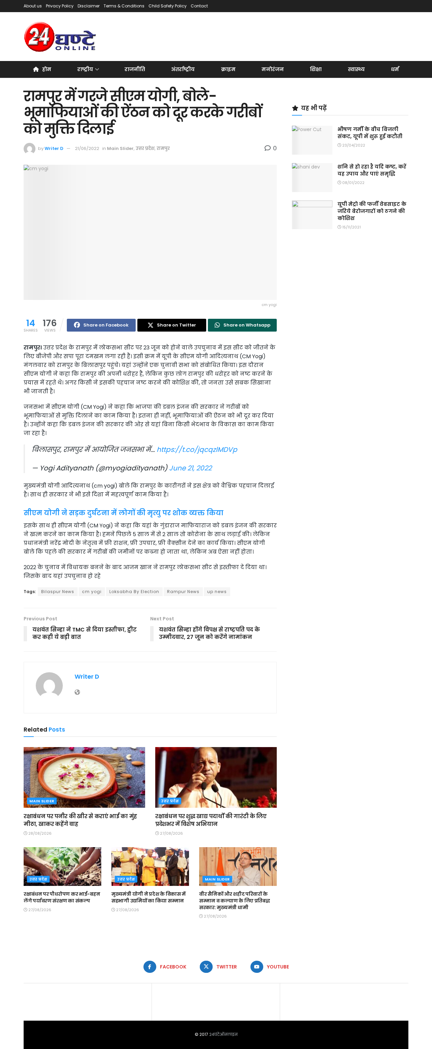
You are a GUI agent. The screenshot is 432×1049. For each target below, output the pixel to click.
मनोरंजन (273, 69)
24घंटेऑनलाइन (223, 1034)
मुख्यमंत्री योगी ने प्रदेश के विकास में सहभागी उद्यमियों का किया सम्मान (148, 897)
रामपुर (163, 148)
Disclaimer (89, 6)
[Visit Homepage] (61, 37)
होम (46, 69)
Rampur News (183, 591)
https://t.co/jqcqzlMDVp (197, 449)
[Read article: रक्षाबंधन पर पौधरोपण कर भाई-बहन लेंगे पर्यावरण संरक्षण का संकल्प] (62, 866)
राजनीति (135, 69)
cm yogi (92, 591)
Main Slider (120, 148)
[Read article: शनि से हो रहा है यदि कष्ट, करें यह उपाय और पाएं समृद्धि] (312, 177)
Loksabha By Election (134, 591)
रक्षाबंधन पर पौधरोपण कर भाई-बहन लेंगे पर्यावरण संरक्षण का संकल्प (62, 897)
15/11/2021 (351, 227)
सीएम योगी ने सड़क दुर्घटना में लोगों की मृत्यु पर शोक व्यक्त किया (123, 513)
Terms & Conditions (124, 6)
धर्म (395, 69)
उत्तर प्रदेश (145, 148)
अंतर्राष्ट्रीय (183, 69)
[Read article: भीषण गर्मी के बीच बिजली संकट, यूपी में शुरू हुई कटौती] (312, 140)
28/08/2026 (39, 833)
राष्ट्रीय (85, 69)
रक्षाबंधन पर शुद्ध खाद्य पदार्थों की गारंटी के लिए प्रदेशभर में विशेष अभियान (211, 820)
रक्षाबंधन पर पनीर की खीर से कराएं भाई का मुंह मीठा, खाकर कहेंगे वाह (80, 820)
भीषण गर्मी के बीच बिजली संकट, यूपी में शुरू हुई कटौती (370, 133)
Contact (199, 6)
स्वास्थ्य (356, 69)
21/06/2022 (87, 148)
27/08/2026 (171, 833)
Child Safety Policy (167, 6)
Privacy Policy (60, 6)
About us (33, 6)
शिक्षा (316, 69)
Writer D (54, 148)
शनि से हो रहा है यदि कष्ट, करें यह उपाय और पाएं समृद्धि (372, 170)
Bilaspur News (57, 591)
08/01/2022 (352, 182)
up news (217, 591)
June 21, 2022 (190, 468)
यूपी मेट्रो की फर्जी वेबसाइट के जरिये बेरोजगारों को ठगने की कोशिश (372, 211)
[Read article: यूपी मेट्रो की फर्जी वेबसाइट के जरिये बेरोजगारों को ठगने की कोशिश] (312, 214)
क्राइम (228, 69)
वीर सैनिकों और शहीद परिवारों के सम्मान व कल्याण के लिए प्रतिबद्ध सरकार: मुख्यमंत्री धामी (234, 901)
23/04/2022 (353, 145)
